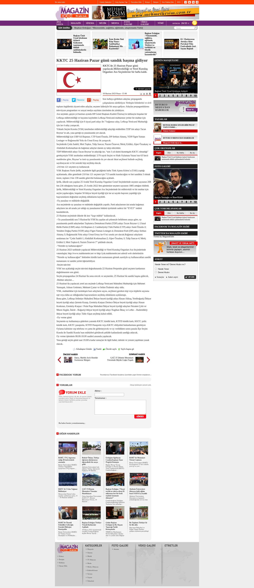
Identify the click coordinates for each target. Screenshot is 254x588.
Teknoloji (90, 581)
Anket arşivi (173, 277)
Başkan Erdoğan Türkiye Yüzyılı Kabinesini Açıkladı (91, 525)
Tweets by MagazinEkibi (163, 236)
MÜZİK (102, 23)
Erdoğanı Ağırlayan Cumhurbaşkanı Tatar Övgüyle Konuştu (114, 460)
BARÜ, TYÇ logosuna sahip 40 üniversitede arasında (66, 460)
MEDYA (115, 23)
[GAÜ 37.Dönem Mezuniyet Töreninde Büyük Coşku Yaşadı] (139, 363)
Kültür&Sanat (92, 570)
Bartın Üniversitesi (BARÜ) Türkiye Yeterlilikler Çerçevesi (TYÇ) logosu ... (67, 466)
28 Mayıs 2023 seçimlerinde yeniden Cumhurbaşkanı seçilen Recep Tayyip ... (91, 531)
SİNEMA (90, 23)
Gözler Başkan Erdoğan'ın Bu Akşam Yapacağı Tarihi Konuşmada (114, 526)
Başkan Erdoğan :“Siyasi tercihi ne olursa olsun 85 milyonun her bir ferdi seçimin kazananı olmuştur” (115, 493)
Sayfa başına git (127, 349)
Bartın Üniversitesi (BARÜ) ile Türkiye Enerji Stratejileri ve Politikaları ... (67, 533)
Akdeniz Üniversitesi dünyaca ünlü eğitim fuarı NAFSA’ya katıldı (138, 491)
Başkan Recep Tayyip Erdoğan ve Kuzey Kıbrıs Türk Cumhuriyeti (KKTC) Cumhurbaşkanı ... (115, 467)
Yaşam (89, 577)
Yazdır (99, 349)
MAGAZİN (76, 23)
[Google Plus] (94, 102)
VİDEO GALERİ (145, 23)
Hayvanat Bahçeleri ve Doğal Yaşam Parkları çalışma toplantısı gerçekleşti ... (139, 530)
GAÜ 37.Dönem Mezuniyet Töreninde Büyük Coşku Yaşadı (120, 359)
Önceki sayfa (111, 349)
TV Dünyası (91, 560)
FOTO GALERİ (128, 23)
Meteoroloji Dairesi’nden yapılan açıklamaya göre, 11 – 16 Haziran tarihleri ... (68, 495)
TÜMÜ (161, 23)
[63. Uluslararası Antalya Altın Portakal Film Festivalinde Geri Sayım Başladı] (171, 48)
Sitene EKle (63, 566)
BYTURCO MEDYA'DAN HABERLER (178, 138)
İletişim (61, 559)
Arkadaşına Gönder (84, 349)
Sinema (89, 553)
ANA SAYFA (59, 23)
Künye (61, 556)
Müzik (89, 556)
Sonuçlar (160, 277)
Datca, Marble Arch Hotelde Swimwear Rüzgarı (86, 359)
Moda (89, 563)
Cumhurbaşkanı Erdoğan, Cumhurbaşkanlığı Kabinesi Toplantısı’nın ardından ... (115, 502)
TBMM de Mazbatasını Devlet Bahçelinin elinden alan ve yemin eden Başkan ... (115, 534)
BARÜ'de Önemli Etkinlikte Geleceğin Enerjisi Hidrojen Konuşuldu (65, 526)
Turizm (89, 574)
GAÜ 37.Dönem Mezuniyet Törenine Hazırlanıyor (89, 491)
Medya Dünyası (92, 567)
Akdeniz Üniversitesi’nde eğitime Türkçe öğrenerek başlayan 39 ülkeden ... (91, 468)
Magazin (90, 549)
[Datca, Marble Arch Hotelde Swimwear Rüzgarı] (68, 363)
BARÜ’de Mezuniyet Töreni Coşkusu (137, 459)
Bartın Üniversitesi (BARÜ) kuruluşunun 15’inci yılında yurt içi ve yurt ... (138, 464)
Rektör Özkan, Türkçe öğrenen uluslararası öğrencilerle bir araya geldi (90, 461)
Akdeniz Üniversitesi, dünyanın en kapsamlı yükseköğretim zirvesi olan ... (138, 498)
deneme (116, 549)
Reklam (62, 563)
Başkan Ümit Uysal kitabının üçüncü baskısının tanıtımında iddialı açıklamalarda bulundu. (178, 158)
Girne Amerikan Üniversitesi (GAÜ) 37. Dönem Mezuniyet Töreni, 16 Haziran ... (91, 498)
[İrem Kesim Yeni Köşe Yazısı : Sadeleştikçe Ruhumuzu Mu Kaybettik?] (100, 48)
